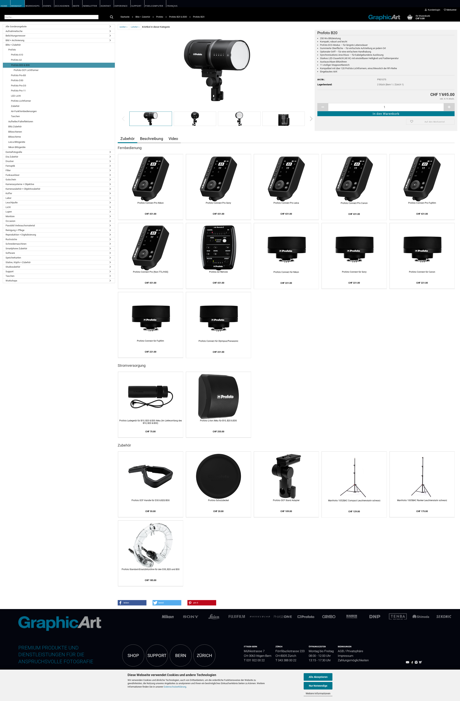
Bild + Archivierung (15, 40)
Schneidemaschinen (16, 243)
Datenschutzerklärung (175, 686)
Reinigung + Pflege (15, 230)
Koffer (9, 193)
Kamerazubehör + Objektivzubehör (23, 189)
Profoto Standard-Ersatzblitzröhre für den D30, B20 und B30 (151, 569)
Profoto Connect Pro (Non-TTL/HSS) (150, 272)
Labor (8, 198)
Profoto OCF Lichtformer (26, 70)
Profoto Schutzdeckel (218, 500)
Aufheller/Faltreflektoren (20, 121)
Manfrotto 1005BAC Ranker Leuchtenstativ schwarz (422, 500)
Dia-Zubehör (12, 156)
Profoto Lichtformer (21, 101)
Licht (8, 207)
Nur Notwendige (318, 685)
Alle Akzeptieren (318, 676)
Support (9, 271)
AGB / (342, 651)
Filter (8, 170)
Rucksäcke (11, 239)
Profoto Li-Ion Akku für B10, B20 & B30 (218, 420)
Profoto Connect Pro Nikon (150, 203)
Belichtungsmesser (15, 35)
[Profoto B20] (217, 70)
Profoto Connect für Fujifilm (150, 341)
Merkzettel (451, 10)
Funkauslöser (12, 175)
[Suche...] (111, 17)
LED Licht (16, 95)
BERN (180, 655)
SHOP (133, 655)
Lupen (9, 211)
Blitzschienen (15, 131)
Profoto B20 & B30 (20, 65)
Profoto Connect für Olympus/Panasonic (218, 341)
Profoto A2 (16, 60)
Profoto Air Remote (218, 272)
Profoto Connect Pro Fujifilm (422, 203)
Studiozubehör (13, 266)
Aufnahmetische (14, 31)
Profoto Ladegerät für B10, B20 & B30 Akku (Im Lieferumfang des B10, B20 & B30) (150, 421)
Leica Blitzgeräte (16, 142)
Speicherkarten (13, 257)
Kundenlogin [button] (433, 10)
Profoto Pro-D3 (18, 85)
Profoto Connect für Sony (354, 272)
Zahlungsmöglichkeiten (353, 660)
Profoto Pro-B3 (18, 75)
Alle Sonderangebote (16, 26)
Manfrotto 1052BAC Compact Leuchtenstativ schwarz (354, 500)
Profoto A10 (17, 54)
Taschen (15, 116)
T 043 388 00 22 (285, 660)
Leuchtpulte (12, 202)
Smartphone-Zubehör (16, 248)
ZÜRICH (204, 655)
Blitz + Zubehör (13, 44)
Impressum (345, 656)
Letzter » (135, 27)
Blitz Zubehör (15, 126)
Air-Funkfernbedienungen (24, 111)
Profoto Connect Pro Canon (354, 203)
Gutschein (11, 179)
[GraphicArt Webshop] (382, 17)
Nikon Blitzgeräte (17, 147)
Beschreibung (151, 139)
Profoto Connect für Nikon (286, 272)
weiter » (123, 27)
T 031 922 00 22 (254, 660)
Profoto (12, 49)
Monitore (10, 216)
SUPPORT (157, 655)
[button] (310, 118)
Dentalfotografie (14, 152)
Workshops (11, 280)
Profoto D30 (17, 80)
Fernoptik (10, 166)
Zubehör (15, 106)
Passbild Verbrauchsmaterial (20, 225)
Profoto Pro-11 (18, 90)
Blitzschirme (14, 136)
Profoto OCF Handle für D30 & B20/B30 (151, 500)
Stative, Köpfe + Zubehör (18, 262)
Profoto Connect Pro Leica (286, 203)
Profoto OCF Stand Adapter (286, 500)
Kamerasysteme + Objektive (20, 184)
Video (173, 139)
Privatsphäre (354, 651)
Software (10, 253)
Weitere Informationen (318, 693)
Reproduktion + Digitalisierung (21, 234)
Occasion (10, 221)
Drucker (10, 161)
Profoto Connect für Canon (422, 272)
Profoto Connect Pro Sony (218, 203)
